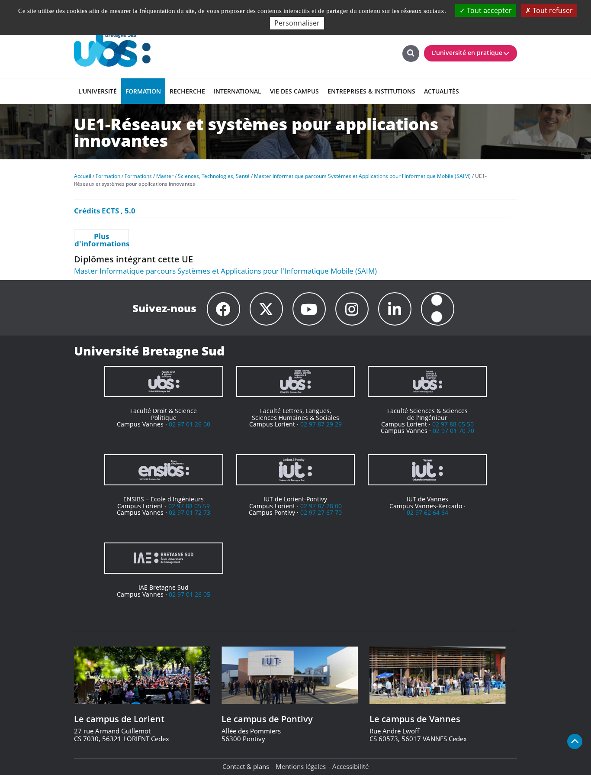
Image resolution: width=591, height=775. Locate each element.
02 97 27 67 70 (321, 512)
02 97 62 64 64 (427, 512)
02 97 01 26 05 (189, 594)
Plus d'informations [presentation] (101, 239)
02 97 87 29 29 (321, 424)
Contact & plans (245, 766)
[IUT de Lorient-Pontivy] (295, 469)
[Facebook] (223, 309)
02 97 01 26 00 (189, 424)
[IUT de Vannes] (427, 469)
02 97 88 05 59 (189, 506)
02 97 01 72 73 (189, 512)
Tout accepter (488, 10)
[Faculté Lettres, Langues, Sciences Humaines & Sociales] (295, 381)
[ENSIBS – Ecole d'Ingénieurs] (163, 469)
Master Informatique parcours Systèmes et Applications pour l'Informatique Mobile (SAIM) (225, 271)
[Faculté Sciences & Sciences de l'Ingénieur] (427, 381)
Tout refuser (552, 10)
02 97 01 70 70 (453, 430)
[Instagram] (352, 309)
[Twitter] (266, 309)
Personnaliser (297, 23)
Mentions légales (301, 766)
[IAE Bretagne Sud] (163, 558)
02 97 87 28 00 (321, 506)
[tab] (101, 239)
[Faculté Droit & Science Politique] (163, 381)
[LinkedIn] (394, 309)
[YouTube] (309, 309)
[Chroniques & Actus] (437, 309)
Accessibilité (350, 766)
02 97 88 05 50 (453, 424)
